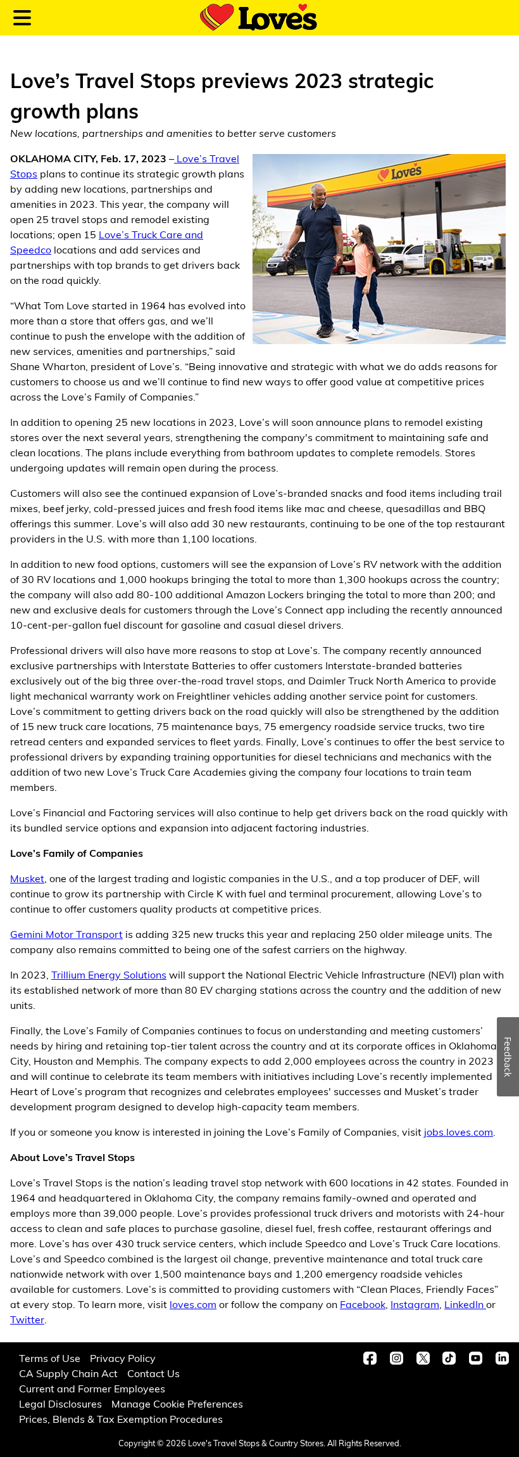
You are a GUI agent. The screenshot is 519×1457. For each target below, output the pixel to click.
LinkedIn (465, 1304)
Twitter (27, 1319)
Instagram (415, 1304)
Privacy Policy (123, 1357)
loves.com (193, 1304)
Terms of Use (49, 1357)
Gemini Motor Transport (66, 933)
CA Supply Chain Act (68, 1373)
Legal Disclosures (60, 1403)
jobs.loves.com (458, 1131)
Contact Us (153, 1373)
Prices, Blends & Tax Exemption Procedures (121, 1418)
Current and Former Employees (92, 1388)
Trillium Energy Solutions (108, 974)
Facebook (362, 1304)
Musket (27, 878)
